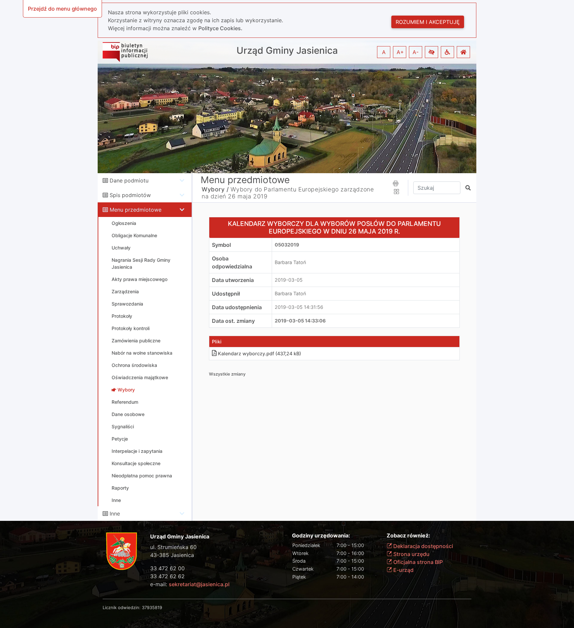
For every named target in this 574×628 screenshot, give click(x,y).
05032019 (287, 244)
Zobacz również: (408, 535)
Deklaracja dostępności (422, 546)
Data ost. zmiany (233, 320)
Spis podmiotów (130, 195)
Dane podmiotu (129, 180)
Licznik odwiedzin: (122, 607)
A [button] (384, 52)
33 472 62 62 (167, 576)
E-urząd (403, 570)
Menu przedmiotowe (135, 209)
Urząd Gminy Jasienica (287, 50)
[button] (431, 52)
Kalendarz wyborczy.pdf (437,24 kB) (259, 353)
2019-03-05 (289, 280)
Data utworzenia (233, 280)
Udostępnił (226, 293)
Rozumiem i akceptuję (428, 22)
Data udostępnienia (237, 307)
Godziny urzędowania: (321, 535)
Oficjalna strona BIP (417, 562)
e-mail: (190, 584)
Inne (115, 513)
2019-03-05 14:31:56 (299, 307)
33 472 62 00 (167, 568)
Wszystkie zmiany (227, 374)
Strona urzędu (411, 554)
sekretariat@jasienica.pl (199, 584)
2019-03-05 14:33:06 (300, 320)
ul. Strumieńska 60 (173, 547)
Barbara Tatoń (290, 262)
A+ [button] (400, 52)
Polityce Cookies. (220, 28)
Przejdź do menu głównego (62, 8)
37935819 (152, 607)
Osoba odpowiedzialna (232, 262)
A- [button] (416, 52)
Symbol (221, 245)
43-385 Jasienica (172, 555)
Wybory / (215, 189)
